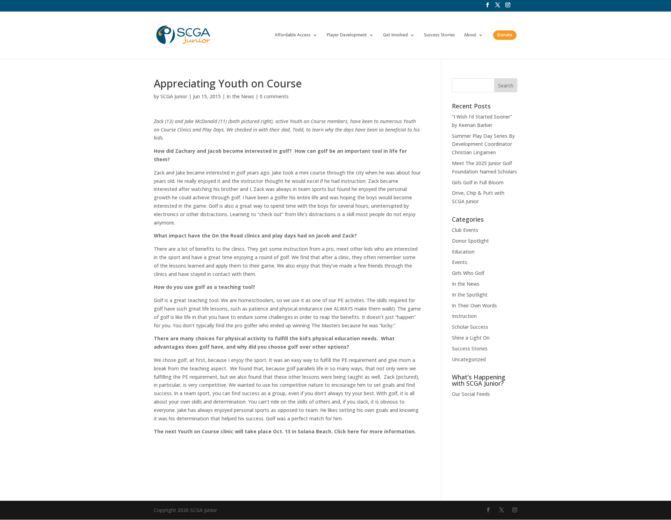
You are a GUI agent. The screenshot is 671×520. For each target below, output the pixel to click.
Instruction (464, 316)
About (470, 35)
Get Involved (395, 35)
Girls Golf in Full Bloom (478, 182)
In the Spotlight (470, 294)
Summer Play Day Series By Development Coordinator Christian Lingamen (483, 144)
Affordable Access (293, 35)
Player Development (347, 35)
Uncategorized (469, 359)
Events (459, 262)
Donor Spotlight (470, 240)
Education (463, 251)
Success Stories (439, 35)
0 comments (274, 96)
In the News (240, 96)
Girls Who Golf (468, 273)
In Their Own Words (474, 305)
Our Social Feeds (471, 394)
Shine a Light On (471, 337)
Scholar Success (470, 326)
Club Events (465, 230)
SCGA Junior (173, 96)
